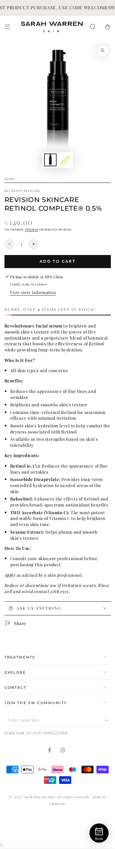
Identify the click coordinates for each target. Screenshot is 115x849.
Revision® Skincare (22, 190)
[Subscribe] (107, 720)
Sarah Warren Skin (39, 796)
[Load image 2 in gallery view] (64, 160)
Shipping (31, 229)
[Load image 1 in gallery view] (50, 160)
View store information (33, 292)
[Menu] (7, 27)
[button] (92, 27)
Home (9, 179)
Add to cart (57, 261)
